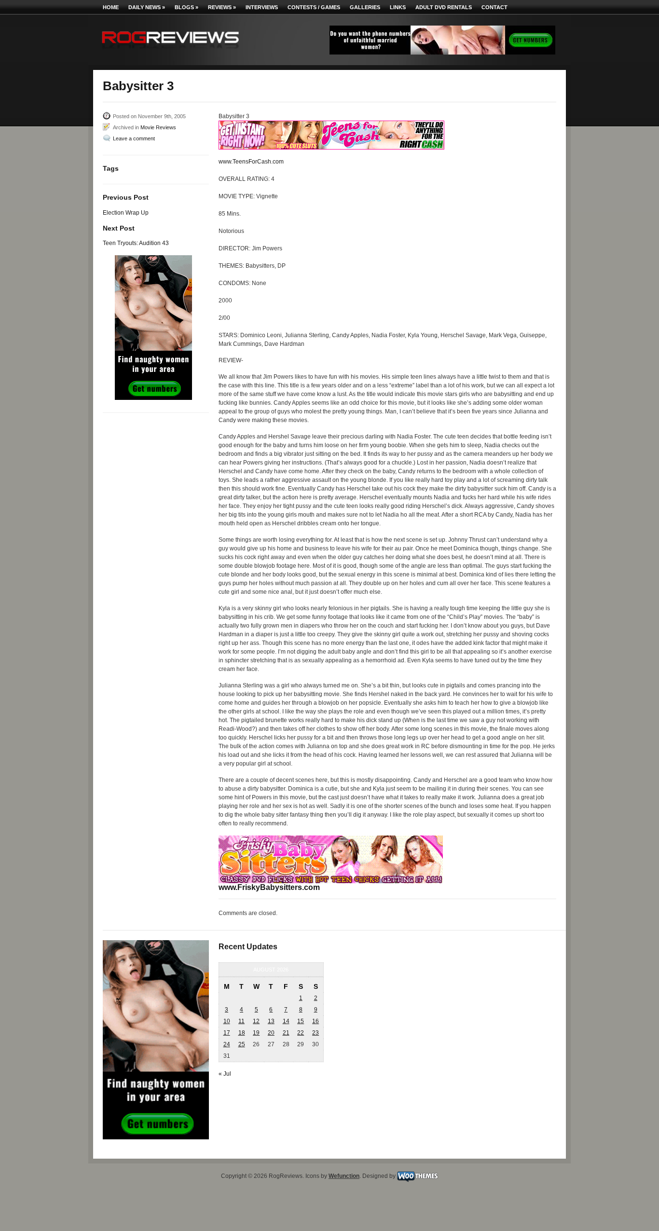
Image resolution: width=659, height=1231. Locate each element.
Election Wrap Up (126, 212)
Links (398, 7)
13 (271, 1021)
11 (241, 1021)
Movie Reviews (158, 127)
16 (315, 1021)
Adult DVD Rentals (443, 7)
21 (286, 1032)
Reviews (222, 7)
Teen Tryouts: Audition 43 (136, 243)
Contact (494, 7)
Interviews (262, 7)
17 (226, 1032)
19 (256, 1032)
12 (256, 1021)
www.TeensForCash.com (251, 161)
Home (111, 7)
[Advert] (442, 52)
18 (241, 1032)
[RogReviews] (170, 51)
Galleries (365, 7)
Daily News (146, 7)
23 (315, 1032)
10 (226, 1021)
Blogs (186, 7)
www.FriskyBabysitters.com (269, 887)
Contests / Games (314, 7)
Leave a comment (134, 138)
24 (226, 1044)
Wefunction (344, 1176)
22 (300, 1032)
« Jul (225, 1073)
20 (271, 1032)
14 (286, 1021)
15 (300, 1021)
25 (241, 1044)
